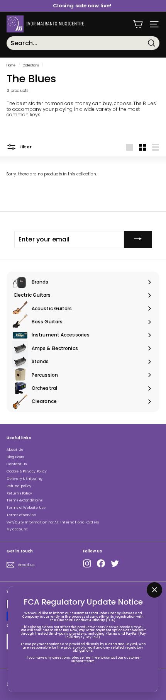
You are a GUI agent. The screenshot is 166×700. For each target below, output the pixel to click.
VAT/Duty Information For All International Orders (53, 522)
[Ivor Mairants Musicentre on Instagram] (87, 563)
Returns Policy (19, 493)
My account (17, 529)
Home (11, 65)
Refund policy (19, 486)
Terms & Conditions (24, 500)
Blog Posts (15, 457)
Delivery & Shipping (24, 478)
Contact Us (17, 464)
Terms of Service (21, 515)
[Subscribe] (138, 239)
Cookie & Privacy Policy (27, 471)
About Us (15, 449)
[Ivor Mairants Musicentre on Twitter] (115, 563)
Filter (25, 147)
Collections (31, 65)
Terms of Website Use (26, 507)
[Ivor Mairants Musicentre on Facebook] (101, 563)
